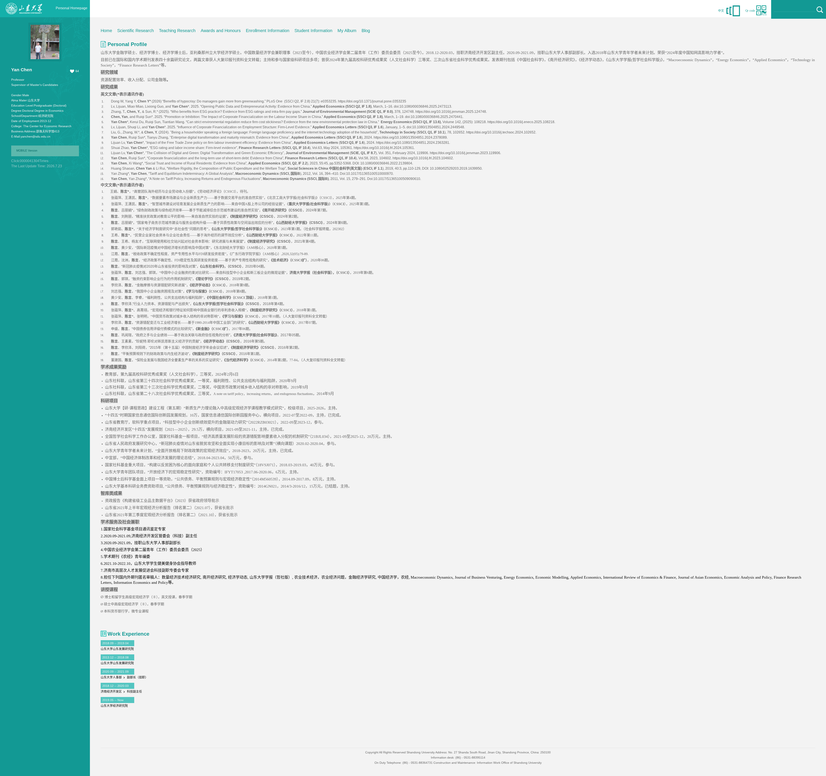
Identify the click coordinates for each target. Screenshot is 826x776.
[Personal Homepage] (24, 16)
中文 (721, 10)
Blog (366, 30)
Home (106, 30)
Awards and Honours (221, 30)
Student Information (313, 30)
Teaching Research (177, 30)
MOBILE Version (26, 150)
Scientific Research (135, 30)
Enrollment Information (267, 30)
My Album (346, 30)
